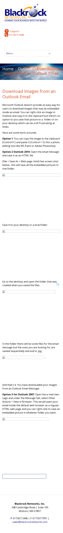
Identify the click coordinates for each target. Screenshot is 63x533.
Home (7, 68)
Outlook (25, 68)
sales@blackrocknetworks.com (29, 522)
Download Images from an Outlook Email (29, 93)
